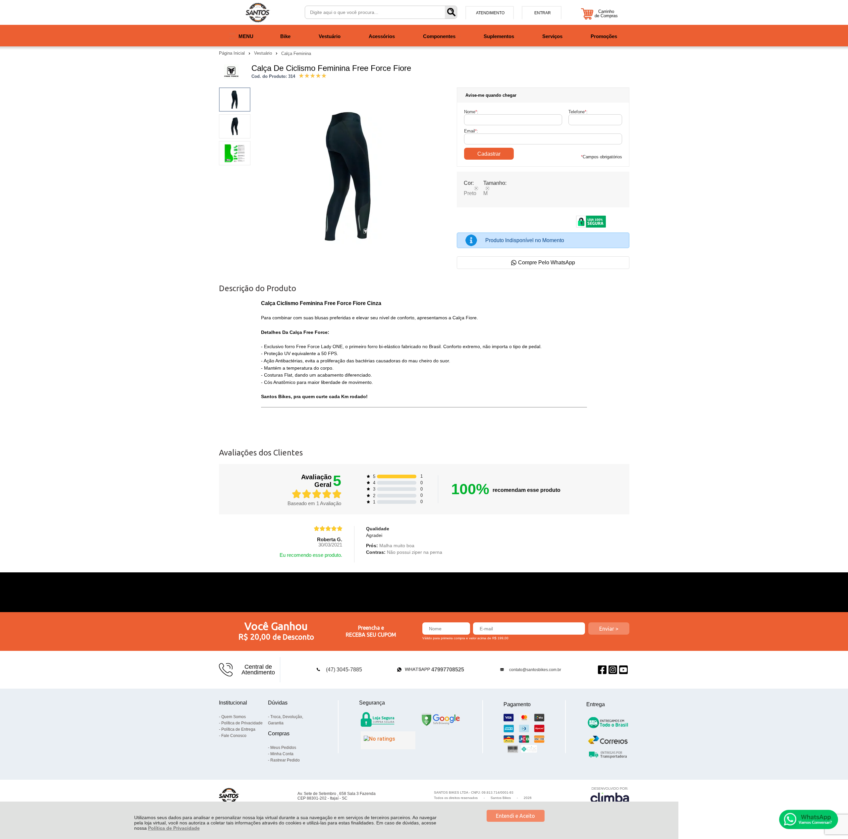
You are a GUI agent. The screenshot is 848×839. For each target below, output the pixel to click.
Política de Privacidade (174, 828)
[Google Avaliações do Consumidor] (388, 740)
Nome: (471, 111)
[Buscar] (451, 12)
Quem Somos (233, 716)
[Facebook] (602, 669)
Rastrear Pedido (285, 760)
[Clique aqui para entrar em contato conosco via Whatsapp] (808, 819)
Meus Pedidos (283, 747)
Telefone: (578, 111)
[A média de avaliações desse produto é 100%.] (313, 75)
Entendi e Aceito (515, 816)
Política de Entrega (238, 729)
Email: (471, 131)
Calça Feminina (296, 53)
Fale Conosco (233, 735)
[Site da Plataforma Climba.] (609, 796)
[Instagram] (612, 669)
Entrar (542, 13)
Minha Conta (281, 754)
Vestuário (263, 53)
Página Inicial (232, 53)
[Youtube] (623, 669)
